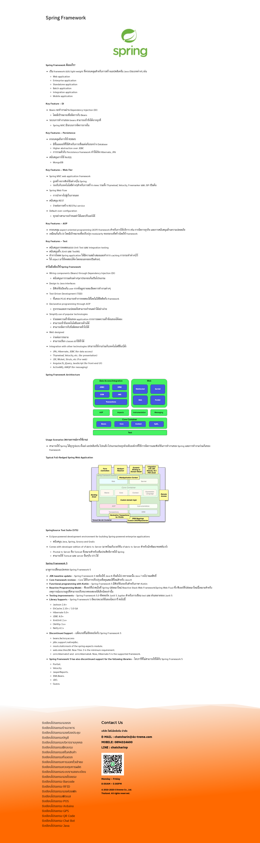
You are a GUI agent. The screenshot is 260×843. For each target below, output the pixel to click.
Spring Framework (66, 17)
